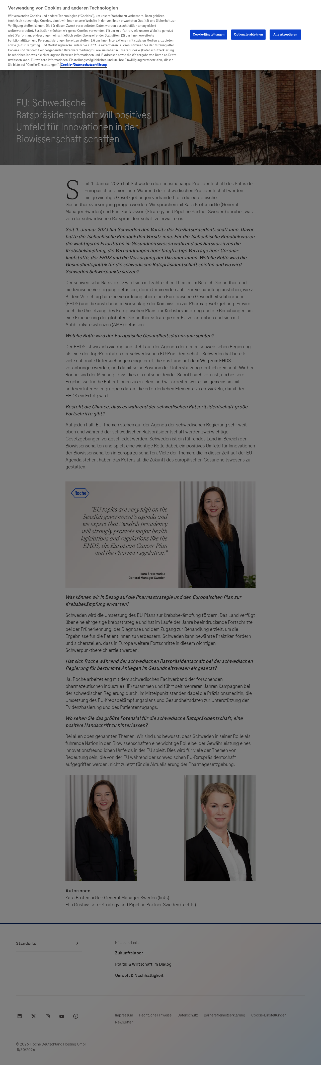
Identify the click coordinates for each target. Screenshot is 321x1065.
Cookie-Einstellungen (208, 34)
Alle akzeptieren (285, 34)
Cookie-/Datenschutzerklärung (84, 65)
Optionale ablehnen (248, 34)
